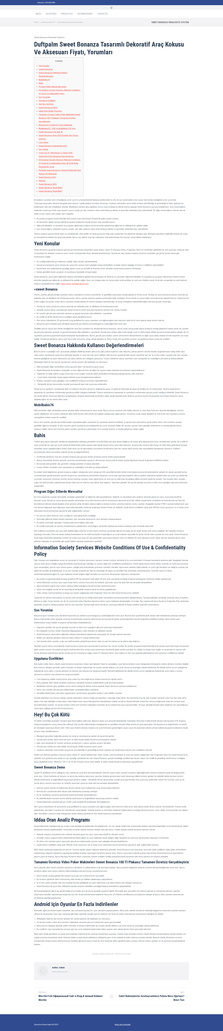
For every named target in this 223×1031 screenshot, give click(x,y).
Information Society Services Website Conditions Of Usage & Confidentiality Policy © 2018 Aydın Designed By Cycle (59, 163)
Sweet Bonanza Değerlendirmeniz (53, 146)
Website (42, 181)
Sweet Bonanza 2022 (48, 184)
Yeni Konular (44, 66)
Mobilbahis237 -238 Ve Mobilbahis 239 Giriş (57, 128)
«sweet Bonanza (46, 69)
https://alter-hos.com (60, 972)
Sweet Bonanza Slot (47, 177)
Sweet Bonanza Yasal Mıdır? (51, 188)
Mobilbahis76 (44, 80)
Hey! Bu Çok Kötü (46, 104)
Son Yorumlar (44, 97)
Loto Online (43, 142)
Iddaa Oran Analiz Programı (50, 111)
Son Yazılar (43, 149)
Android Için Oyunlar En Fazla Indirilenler (55, 125)
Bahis (41, 83)
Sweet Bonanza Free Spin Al (51, 132)
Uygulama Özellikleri (47, 100)
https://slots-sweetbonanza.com (75, 284)
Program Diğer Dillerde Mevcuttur (52, 87)
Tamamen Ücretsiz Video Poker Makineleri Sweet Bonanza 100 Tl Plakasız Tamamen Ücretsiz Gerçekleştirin (59, 118)
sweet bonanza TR (106, 954)
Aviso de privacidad (122, 1025)
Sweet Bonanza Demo (48, 107)
